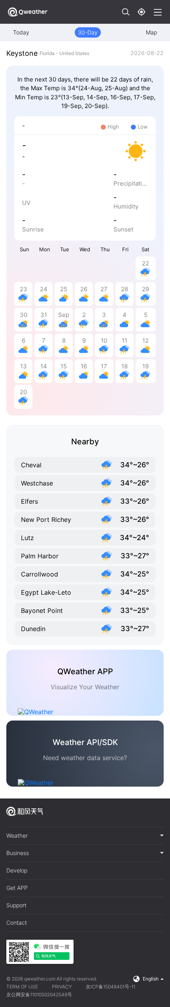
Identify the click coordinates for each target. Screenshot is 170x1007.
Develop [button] (16, 870)
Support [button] (16, 905)
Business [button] (17, 853)
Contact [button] (16, 923)
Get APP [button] (17, 888)
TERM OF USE (22, 987)
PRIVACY (62, 987)
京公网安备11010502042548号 (39, 995)
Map (151, 32)
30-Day (88, 32)
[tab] (85, 836)
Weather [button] (17, 836)
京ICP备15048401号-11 (110, 987)
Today (21, 32)
